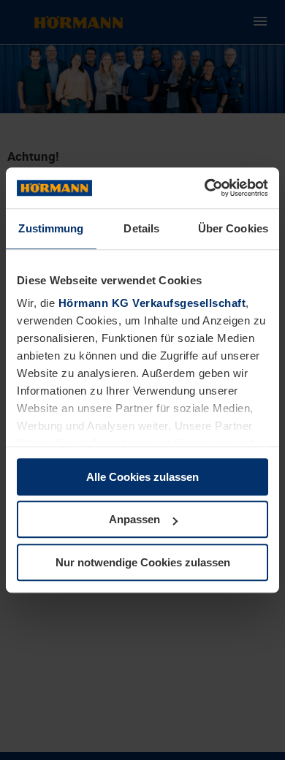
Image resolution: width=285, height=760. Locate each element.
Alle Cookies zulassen (142, 477)
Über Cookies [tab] (233, 228)
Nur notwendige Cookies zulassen (143, 562)
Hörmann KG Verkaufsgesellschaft (152, 303)
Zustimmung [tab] (50, 228)
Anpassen (134, 519)
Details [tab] (141, 228)
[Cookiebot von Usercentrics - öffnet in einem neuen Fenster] (205, 187)
